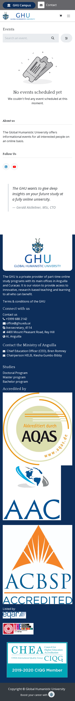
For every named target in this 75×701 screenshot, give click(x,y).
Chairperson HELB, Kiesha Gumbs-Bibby (34, 355)
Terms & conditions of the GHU (24, 301)
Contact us (10, 315)
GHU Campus (22, 5)
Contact (51, 5)
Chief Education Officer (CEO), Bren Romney (36, 351)
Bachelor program (15, 382)
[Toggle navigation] (68, 16)
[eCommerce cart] (61, 15)
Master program (14, 377)
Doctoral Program (15, 373)
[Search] (53, 38)
